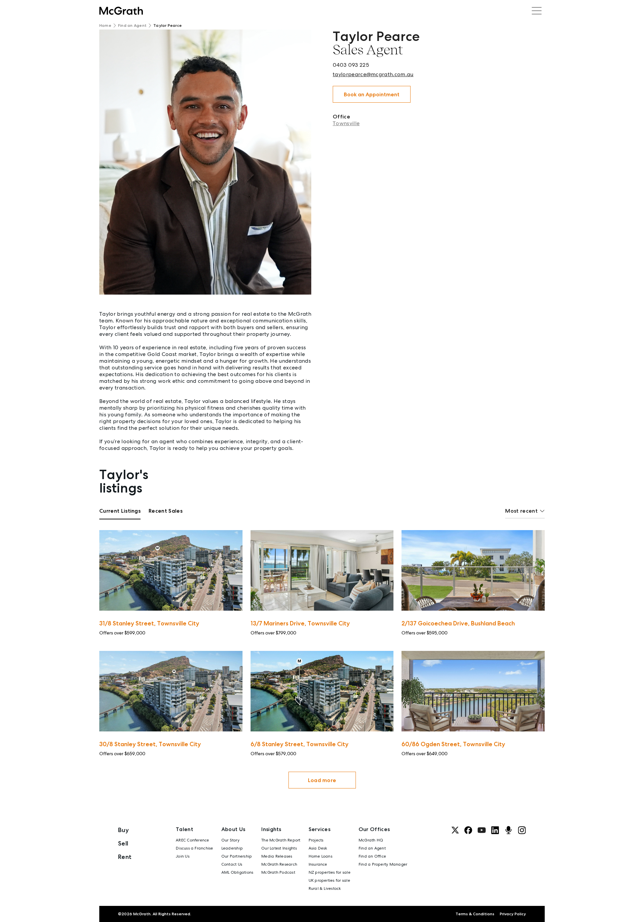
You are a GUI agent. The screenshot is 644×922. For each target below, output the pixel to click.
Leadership (232, 848)
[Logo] (121, 11)
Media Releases (276, 856)
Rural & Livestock (325, 888)
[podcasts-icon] (508, 830)
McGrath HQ (371, 840)
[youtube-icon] (482, 830)
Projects (316, 840)
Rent (124, 857)
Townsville (346, 123)
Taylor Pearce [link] (167, 25)
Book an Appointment (371, 94)
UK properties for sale (329, 880)
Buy (123, 830)
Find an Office (372, 856)
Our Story (230, 840)
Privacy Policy (513, 914)
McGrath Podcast (278, 872)
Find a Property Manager (383, 864)
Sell (123, 843)
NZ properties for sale (330, 872)
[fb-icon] (468, 830)
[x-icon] (455, 830)
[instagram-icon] (522, 830)
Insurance (318, 864)
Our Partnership (236, 856)
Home (105, 25)
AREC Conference (192, 840)
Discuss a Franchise (194, 848)
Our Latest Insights (279, 848)
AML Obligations (237, 872)
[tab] (120, 513)
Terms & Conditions (474, 914)
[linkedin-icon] (495, 830)
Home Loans (320, 856)
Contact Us (231, 864)
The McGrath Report (280, 840)
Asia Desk (318, 848)
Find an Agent (132, 25)
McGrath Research (279, 864)
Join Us (183, 856)
